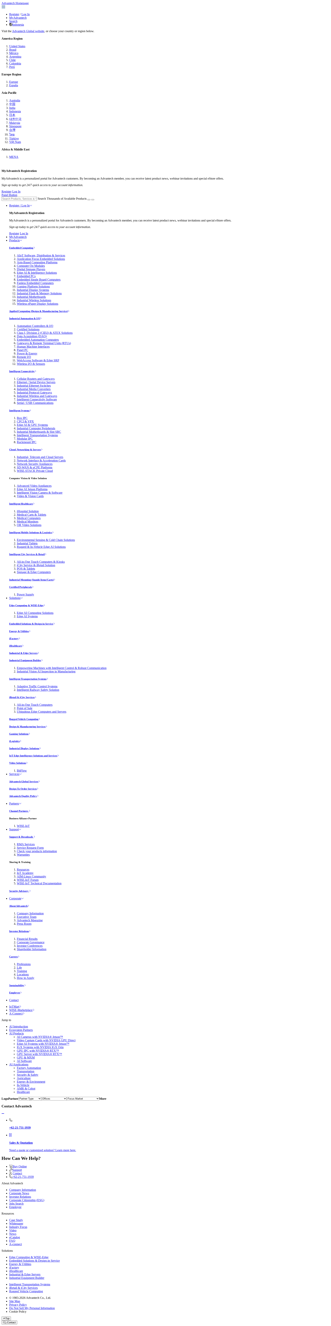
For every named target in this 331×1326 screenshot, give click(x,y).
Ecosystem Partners (21, 1030)
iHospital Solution (28, 511)
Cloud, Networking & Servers (25, 449)
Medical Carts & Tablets (31, 514)
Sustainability (16, 985)
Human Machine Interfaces (33, 346)
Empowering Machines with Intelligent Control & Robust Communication (62, 668)
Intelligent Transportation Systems (37, 435)
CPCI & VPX (25, 421)
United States (17, 46)
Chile (12, 60)
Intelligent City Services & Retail (27, 554)
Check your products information (37, 851)
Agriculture (24, 1078)
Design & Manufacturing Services (27, 726)
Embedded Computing (21, 247)
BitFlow (22, 770)
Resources (23, 869)
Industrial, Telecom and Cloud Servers (40, 457)
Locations (23, 974)
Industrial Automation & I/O (24, 318)
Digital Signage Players (31, 269)
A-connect (15, 1244)
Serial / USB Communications (35, 402)
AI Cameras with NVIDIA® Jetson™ (40, 1036)
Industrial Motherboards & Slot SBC (39, 431)
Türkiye (14, 138)
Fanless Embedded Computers (35, 283)
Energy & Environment (31, 1081)
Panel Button (9, 195)
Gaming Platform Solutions (33, 286)
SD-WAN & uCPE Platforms (34, 467)
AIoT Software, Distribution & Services (41, 255)
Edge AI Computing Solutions (35, 612)
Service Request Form (30, 847)
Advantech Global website (28, 31)
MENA (13, 156)
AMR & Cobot (26, 1088)
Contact (14, 1000)
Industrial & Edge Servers (23, 653)
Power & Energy (27, 353)
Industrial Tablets (27, 543)
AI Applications (18, 1064)
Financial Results (27, 938)
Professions (24, 964)
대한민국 (15, 119)
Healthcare (23, 1092)
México (13, 53)
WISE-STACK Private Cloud (35, 470)
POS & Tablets (26, 568)
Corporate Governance (30, 942)
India (12, 107)
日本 (12, 115)
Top (7, 1318)
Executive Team (26, 916)
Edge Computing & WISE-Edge (26, 605)
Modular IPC (25, 438)
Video (12, 1230)
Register (14, 14)
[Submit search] (88, 199)
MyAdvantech (18, 17)
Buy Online (20, 1166)
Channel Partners (19, 811)
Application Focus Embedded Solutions (41, 259)
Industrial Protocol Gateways (34, 392)
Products (14, 240)
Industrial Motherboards (31, 296)
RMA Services (26, 844)
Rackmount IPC (26, 442)
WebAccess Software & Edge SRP (38, 360)
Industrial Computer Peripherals (36, 428)
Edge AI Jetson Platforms (32, 489)
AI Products (16, 1033)
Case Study (16, 1220)
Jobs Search (16, 1203)
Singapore (15, 126)
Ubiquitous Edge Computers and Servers (41, 711)
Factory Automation (29, 1067)
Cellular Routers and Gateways (36, 378)
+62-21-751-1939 (23, 1176)
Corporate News (19, 1193)
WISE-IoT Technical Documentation (39, 883)
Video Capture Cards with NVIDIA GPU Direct (46, 1040)
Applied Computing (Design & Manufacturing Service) (38, 311)
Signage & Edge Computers (34, 572)
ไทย (12, 134)
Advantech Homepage (15, 3)
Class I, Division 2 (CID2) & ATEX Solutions (45, 332)
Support (14, 829)
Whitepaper (16, 1223)
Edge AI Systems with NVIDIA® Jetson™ (43, 1043)
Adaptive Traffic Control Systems (37, 686)
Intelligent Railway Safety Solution (38, 689)
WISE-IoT (23, 826)
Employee (14, 992)
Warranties (23, 854)
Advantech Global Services (23, 781)
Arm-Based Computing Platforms (37, 262)
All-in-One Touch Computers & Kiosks (41, 561)
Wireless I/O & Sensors (31, 363)
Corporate (15, 898)
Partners (14, 803)
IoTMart (14, 1006)
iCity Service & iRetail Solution (36, 565)
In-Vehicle (23, 1085)
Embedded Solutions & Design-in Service (31, 623)
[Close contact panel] (3, 1113)
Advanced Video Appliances (34, 485)
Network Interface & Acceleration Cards (41, 460)
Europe (13, 81)
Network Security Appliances (34, 464)
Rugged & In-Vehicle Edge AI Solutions (41, 546)
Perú (12, 67)
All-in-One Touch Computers (34, 704)
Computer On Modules (31, 265)
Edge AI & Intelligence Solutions (37, 272)
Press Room (24, 923)
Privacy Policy (18, 1304)
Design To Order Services (23, 788)
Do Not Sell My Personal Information (32, 1308)
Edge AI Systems (27, 616)
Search (13, 21)
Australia (14, 100)
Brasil (12, 49)
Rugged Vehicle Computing (24, 719)
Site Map (14, 1301)
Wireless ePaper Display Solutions (37, 303)
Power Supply (25, 594)
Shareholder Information (31, 949)
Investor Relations (19, 931)
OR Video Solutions (29, 525)
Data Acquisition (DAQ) (32, 336)
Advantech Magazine (30, 920)
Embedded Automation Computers (38, 339)
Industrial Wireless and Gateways (37, 396)
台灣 (12, 130)
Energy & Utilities (19, 631)
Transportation (25, 1071)
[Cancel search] (92, 199)
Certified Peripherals (20, 587)
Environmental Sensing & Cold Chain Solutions (46, 540)
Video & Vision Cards (30, 496)
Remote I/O (24, 357)
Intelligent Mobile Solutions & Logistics (30, 532)
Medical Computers (29, 518)
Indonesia (18, 24)
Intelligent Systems (19, 410)
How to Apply (25, 978)
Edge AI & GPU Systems (32, 424)
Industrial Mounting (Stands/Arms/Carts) (31, 579)
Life (19, 967)
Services (14, 774)
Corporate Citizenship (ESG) (26, 1200)
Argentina (15, 56)
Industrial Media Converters (34, 389)
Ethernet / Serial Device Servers (36, 382)
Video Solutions (17, 762)
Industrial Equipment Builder (25, 660)
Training (22, 971)
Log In (25, 14)
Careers (13, 956)
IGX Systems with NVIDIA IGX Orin (40, 1047)
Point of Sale (24, 708)
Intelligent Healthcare (21, 503)
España (13, 85)
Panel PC (22, 350)
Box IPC (22, 418)
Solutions (14, 598)
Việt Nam (15, 142)
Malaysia (14, 122)
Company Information (30, 913)
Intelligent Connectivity (22, 371)
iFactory (14, 638)
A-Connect (16, 1013)
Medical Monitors (27, 521)
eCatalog (14, 1237)
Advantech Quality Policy (23, 796)
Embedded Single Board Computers (39, 279)
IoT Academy (25, 873)
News (12, 1233)
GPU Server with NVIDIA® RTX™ (39, 1054)
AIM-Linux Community (31, 876)
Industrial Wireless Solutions (34, 300)
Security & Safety (27, 1074)
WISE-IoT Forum (28, 880)
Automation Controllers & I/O (35, 326)
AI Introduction (18, 1026)
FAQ (12, 1240)
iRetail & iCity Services (22, 697)
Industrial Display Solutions (24, 748)
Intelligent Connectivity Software (37, 399)
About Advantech (18, 905)
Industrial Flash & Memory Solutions (39, 293)
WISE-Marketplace (21, 1010)
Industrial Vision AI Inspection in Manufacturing (46, 671)
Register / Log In (19, 205)
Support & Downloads (21, 836)
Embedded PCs (26, 276)
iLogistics (14, 741)
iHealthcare (15, 645)
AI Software (24, 1061)
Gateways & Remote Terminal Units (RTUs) (44, 343)
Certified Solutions (28, 329)
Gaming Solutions (19, 733)
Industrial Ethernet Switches (34, 385)
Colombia (15, 63)
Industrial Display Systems (33, 290)
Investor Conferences (30, 945)
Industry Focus (18, 1227)
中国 (12, 104)
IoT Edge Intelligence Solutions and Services (33, 755)
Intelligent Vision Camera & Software (39, 492)
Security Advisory (19, 891)
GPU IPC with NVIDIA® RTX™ (38, 1050)
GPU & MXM (26, 1057)
